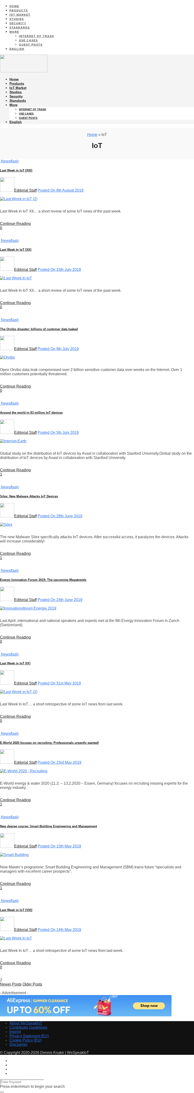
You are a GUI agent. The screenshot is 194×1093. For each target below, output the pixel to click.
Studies (16, 19)
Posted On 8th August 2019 (61, 190)
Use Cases (28, 40)
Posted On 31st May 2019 (59, 683)
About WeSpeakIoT (25, 1023)
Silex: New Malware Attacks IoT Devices (29, 496)
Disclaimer (18, 1044)
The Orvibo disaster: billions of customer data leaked (39, 329)
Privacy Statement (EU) (29, 1036)
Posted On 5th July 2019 (58, 433)
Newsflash (9, 161)
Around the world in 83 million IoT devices (31, 412)
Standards (19, 27)
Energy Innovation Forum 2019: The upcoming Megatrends (43, 580)
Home (14, 6)
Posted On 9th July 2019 (58, 349)
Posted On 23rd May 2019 (59, 762)
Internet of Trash (36, 36)
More (14, 31)
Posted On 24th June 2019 (60, 600)
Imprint (15, 1032)
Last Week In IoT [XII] (15, 249)
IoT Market (20, 14)
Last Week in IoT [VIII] (16, 910)
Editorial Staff (25, 190)
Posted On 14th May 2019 (59, 930)
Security (17, 23)
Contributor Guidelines (28, 1027)
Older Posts (32, 984)
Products (18, 10)
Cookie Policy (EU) (25, 1040)
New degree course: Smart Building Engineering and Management (48, 826)
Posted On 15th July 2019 (59, 270)
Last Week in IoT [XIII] (16, 170)
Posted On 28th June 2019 (60, 516)
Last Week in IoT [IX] (15, 663)
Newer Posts (11, 984)
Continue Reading (15, 224)
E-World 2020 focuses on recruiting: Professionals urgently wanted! (49, 743)
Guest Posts (31, 44)
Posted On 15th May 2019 (59, 846)
